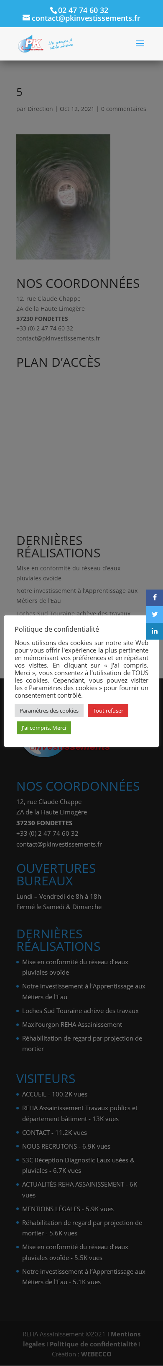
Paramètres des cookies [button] (49, 710)
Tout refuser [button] (108, 710)
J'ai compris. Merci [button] (44, 727)
